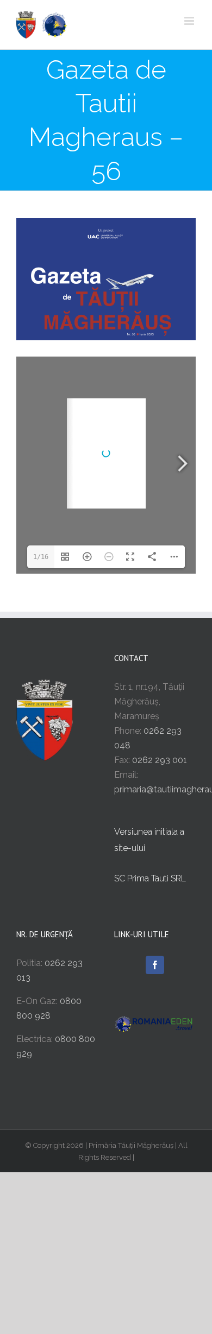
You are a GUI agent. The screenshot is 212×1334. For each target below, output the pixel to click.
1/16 (40, 557)
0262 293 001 (159, 760)
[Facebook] (155, 965)
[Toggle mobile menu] (190, 21)
